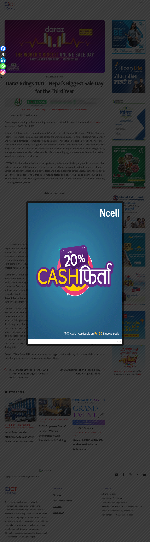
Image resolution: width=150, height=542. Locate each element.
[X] (3, 54)
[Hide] (1, 77)
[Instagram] (3, 72)
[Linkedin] (3, 60)
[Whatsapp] (3, 66)
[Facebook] (3, 48)
